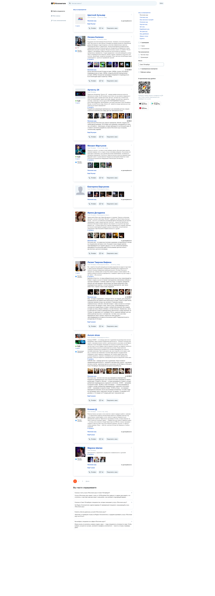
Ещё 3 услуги (92, 322)
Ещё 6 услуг (91, 434)
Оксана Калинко (96, 37)
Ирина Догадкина (96, 213)
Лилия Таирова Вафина (99, 262)
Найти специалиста (59, 11)
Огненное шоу (144, 22)
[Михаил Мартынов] (80, 150)
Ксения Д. (92, 409)
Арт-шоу (142, 26)
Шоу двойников (144, 34)
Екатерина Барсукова (98, 187)
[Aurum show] (80, 339)
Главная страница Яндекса (52, 3)
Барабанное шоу (144, 29)
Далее (87, 481)
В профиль (91, 59)
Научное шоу (143, 24)
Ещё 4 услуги (92, 396)
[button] (92, 28)
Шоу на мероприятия (144, 12)
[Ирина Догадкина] (80, 217)
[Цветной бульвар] (80, 19)
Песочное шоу (92, 21)
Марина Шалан (95, 448)
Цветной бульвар (96, 15)
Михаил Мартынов (97, 146)
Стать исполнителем (59, 20)
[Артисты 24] (80, 94)
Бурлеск (142, 38)
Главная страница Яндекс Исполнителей (58, 3)
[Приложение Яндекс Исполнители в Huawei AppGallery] (143, 108)
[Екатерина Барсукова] (80, 191)
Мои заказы (56, 16)
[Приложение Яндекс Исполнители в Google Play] (156, 103)
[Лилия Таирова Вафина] (80, 266)
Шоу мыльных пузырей (146, 19)
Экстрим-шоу (143, 31)
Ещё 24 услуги (92, 132)
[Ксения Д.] (80, 413)
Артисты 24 (93, 90)
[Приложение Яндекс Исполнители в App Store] (143, 103)
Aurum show (94, 335)
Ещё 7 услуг (91, 467)
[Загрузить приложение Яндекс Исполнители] (151, 87)
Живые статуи (144, 36)
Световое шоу (144, 17)
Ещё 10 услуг (91, 24)
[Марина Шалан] (80, 452)
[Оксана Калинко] (80, 41)
